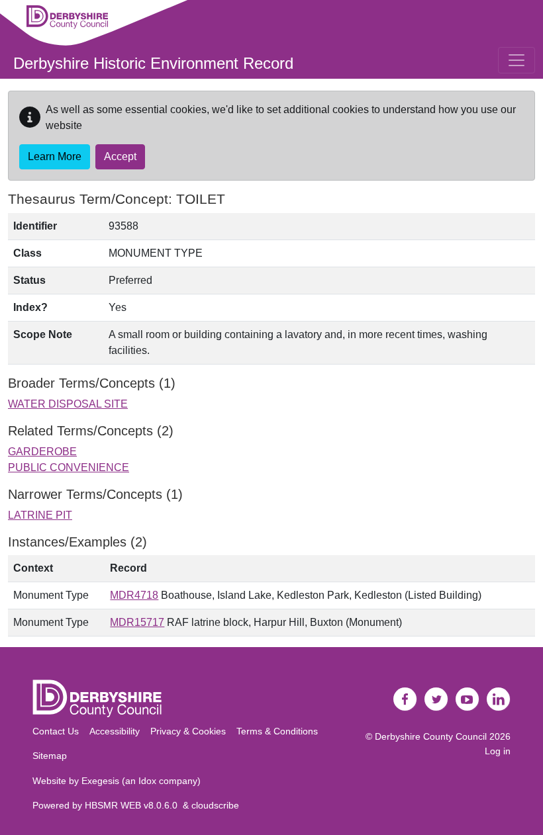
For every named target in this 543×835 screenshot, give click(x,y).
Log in (498, 751)
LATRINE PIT (40, 515)
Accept (120, 156)
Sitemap (49, 755)
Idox (147, 780)
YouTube (467, 699)
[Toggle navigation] (516, 60)
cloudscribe (215, 805)
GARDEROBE (42, 451)
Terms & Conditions (277, 731)
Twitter (436, 699)
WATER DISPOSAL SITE (68, 404)
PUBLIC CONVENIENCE (68, 467)
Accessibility (114, 731)
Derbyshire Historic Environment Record (153, 63)
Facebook (405, 699)
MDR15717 (137, 622)
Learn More (54, 156)
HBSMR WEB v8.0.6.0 (134, 805)
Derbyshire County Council (431, 736)
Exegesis (100, 780)
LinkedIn (499, 699)
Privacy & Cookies (188, 731)
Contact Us (55, 731)
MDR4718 (134, 595)
